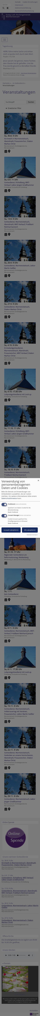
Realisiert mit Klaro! (32, 535)
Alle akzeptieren (30, 530)
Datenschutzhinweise (9, 498)
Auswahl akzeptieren (11, 530)
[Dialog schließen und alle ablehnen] (38, 479)
